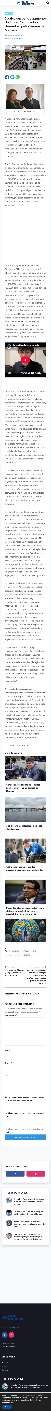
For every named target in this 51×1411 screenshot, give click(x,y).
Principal (5, 1362)
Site (6, 1076)
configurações (7, 1402)
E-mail (8, 1063)
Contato (5, 1370)
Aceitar (7, 1407)
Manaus (27, 955)
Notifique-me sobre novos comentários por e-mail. (25, 1114)
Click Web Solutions (9, 1346)
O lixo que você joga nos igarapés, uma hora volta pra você (15, 973)
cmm (34, 951)
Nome (8, 1050)
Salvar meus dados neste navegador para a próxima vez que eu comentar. (24, 1098)
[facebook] (15, 1174)
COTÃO (17, 955)
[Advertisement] (25, 237)
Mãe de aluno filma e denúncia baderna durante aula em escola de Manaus (29, 1224)
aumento (15, 951)
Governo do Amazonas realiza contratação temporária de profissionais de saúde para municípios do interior (36, 976)
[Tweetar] (12, 77)
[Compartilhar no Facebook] (7, 77)
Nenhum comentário (15, 38)
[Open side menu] (3, 3)
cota (8, 955)
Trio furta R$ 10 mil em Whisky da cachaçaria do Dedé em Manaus (28, 1212)
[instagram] (35, 1174)
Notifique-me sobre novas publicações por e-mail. (25, 1130)
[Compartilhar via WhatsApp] (17, 77)
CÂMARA (26, 951)
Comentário (11, 1015)
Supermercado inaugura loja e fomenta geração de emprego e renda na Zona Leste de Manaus (28, 1236)
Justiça (9, 13)
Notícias (5, 1366)
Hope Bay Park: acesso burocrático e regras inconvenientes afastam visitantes (29, 1201)
